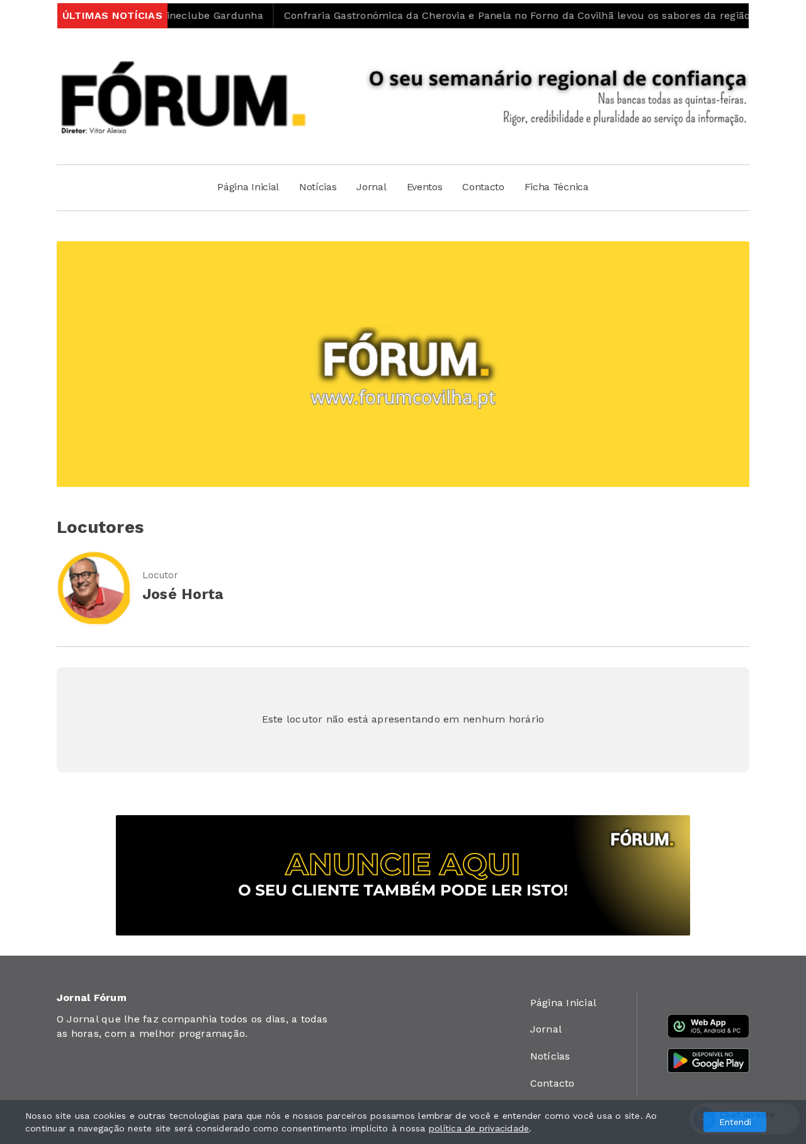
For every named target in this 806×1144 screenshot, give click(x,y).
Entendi (735, 1122)
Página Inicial (248, 187)
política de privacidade (479, 1128)
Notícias (317, 187)
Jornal (371, 187)
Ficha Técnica (557, 187)
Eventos (425, 187)
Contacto (483, 187)
